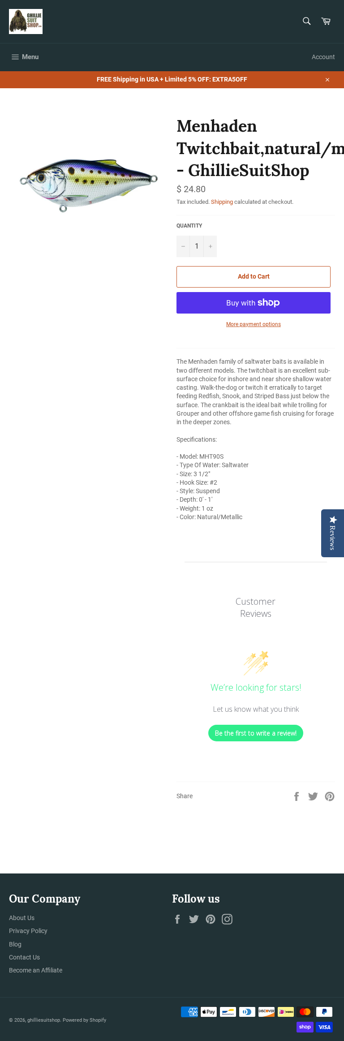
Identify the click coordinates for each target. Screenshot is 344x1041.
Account (323, 56)
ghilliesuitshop (43, 1020)
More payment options (253, 324)
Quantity (189, 226)
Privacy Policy (28, 930)
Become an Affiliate (35, 970)
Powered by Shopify (84, 1020)
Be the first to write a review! (256, 733)
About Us (21, 917)
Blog (15, 944)
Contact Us (24, 957)
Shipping (222, 201)
